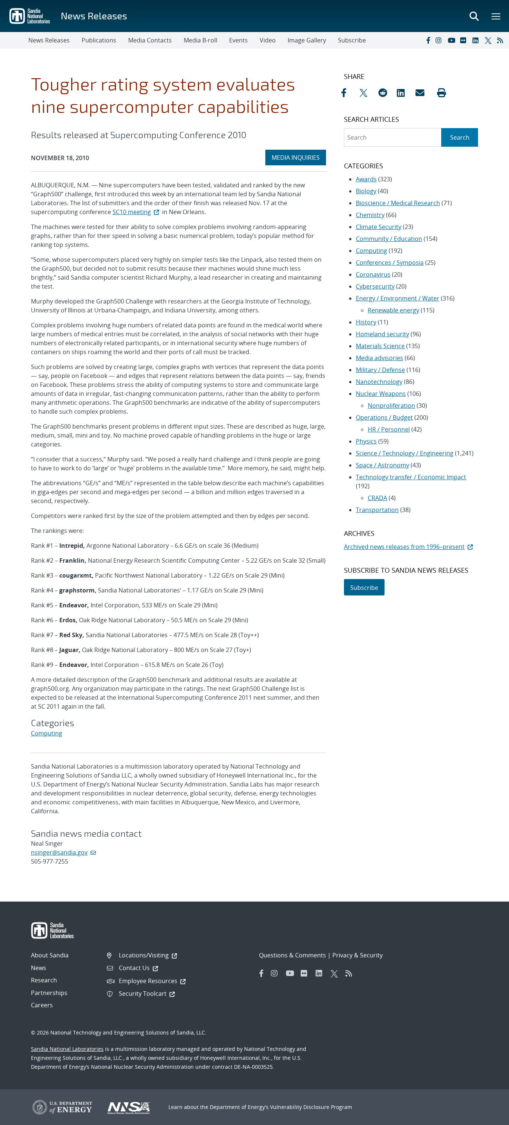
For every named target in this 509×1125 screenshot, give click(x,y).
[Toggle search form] (474, 16)
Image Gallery (307, 40)
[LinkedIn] (476, 40)
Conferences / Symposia (390, 262)
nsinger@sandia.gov (59, 852)
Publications (99, 40)
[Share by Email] (422, 92)
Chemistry (370, 215)
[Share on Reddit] (385, 92)
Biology (366, 191)
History (366, 322)
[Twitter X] (489, 40)
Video (268, 40)
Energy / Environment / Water (397, 298)
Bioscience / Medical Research (398, 203)
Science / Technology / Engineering (404, 453)
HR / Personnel (389, 429)
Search (460, 137)
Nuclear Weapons (381, 394)
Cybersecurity (375, 286)
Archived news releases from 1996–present (404, 547)
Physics (366, 441)
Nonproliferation (391, 405)
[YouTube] (452, 40)
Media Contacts (150, 40)
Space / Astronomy (382, 465)
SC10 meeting (132, 212)
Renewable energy (393, 310)
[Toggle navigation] (14, 40)
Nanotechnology (379, 382)
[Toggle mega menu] (496, 16)
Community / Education (389, 239)
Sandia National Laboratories (67, 1048)
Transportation (377, 510)
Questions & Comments (292, 955)
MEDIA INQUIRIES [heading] (298, 157)
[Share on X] (367, 92)
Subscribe (352, 40)
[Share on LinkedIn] (404, 92)
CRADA (377, 498)
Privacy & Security (357, 955)
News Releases (94, 15)
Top (486, 1116)
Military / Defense (380, 370)
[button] (441, 92)
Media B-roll (200, 40)
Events (238, 40)
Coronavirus (373, 274)
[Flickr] (464, 40)
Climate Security (378, 227)
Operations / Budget (384, 417)
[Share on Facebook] (348, 92)
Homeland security (382, 334)
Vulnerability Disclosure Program (311, 1106)
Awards (366, 179)
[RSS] (501, 40)
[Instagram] (440, 40)
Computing (46, 733)
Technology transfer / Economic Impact (411, 477)
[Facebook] (427, 40)
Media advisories (379, 358)
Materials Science (380, 346)
